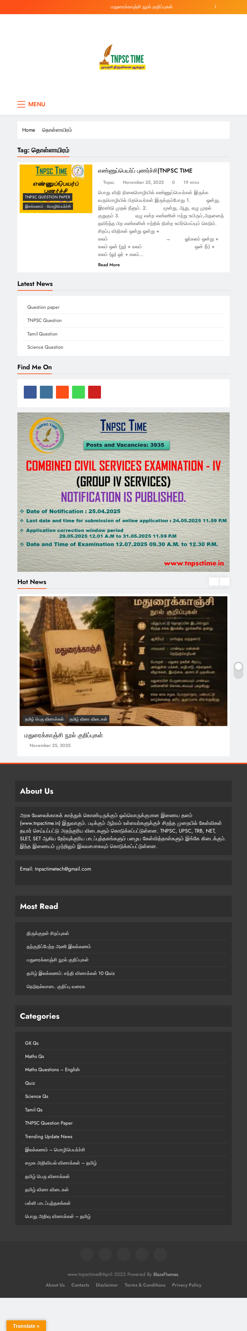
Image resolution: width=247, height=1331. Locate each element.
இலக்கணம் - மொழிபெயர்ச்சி (48, 206)
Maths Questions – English (52, 1069)
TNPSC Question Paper (47, 197)
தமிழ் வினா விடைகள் (88, 719)
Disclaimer (107, 1285)
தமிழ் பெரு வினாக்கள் (44, 719)
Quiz (30, 1083)
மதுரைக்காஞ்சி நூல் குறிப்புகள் (142, 6)
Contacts (80, 1285)
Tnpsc (108, 182)
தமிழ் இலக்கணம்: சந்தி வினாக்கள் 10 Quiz (71, 973)
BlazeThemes (165, 1274)
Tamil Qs (33, 1109)
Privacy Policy (186, 1285)
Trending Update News (48, 1136)
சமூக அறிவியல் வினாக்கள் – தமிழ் (61, 1162)
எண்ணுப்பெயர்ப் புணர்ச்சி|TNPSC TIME (145, 170)
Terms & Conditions (145, 1285)
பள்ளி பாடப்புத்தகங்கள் (48, 1203)
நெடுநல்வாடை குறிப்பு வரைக (56, 986)
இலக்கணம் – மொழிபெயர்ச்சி (55, 1149)
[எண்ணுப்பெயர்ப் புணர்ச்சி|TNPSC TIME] (56, 189)
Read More (109, 264)
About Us (55, 1285)
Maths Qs (34, 1056)
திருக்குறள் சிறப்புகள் (48, 933)
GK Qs (32, 1043)
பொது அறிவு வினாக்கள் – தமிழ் (58, 1216)
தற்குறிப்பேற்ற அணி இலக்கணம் (59, 946)
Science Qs (36, 1096)
